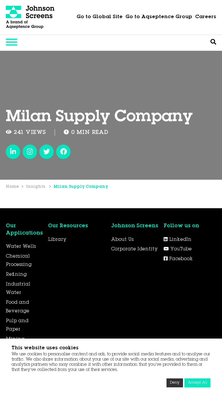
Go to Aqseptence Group (158, 17)
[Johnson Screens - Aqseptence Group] (30, 17)
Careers (205, 17)
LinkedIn (179, 239)
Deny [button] (175, 383)
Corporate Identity (134, 249)
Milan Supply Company (80, 187)
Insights (36, 187)
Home (12, 187)
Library (57, 239)
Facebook (180, 259)
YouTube (180, 249)
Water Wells (21, 246)
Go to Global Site (100, 17)
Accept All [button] (197, 383)
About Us (122, 239)
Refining (16, 274)
